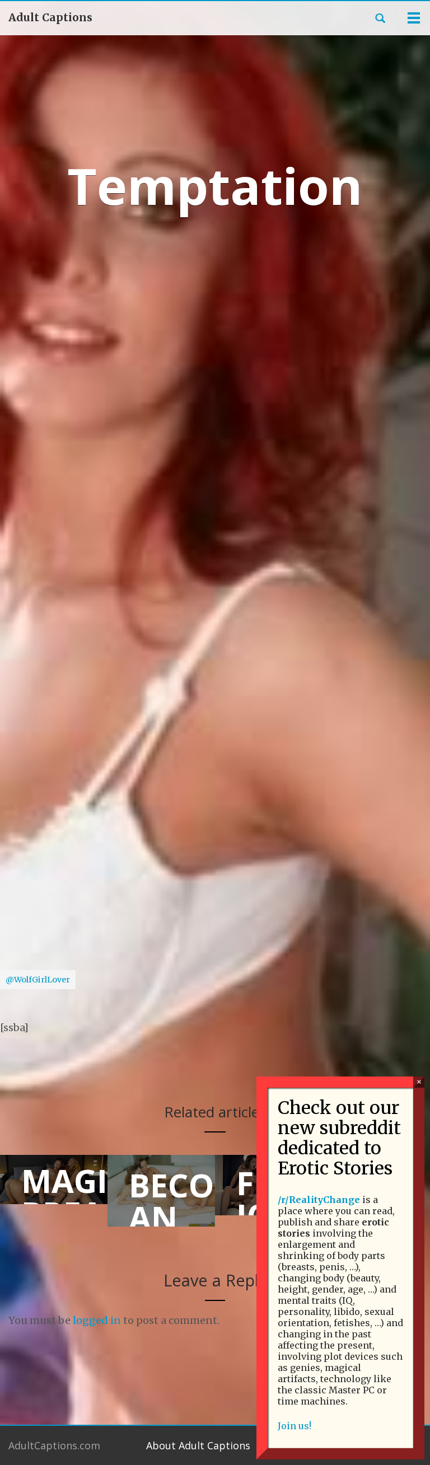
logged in (97, 1320)
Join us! (294, 1425)
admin (177, 335)
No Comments (248, 335)
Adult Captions (50, 17)
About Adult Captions (198, 1445)
